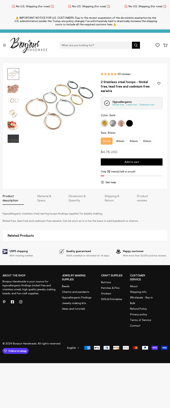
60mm (147, 141)
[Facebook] (12, 302)
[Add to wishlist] (159, 83)
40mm (120, 141)
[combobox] (100, 45)
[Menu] (4, 45)
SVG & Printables (111, 299)
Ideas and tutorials (73, 308)
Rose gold (121, 123)
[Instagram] (20, 302)
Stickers (106, 293)
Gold (104, 123)
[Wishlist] (158, 45)
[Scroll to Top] (163, 390)
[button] (166, 45)
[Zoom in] (88, 75)
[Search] (136, 45)
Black (129, 123)
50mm (134, 141)
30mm (107, 141)
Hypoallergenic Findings (76, 297)
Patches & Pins (110, 287)
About (134, 286)
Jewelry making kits (74, 303)
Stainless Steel (113, 123)
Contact (135, 325)
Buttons (106, 282)
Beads (66, 286)
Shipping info (138, 291)
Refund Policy (138, 308)
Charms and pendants (75, 291)
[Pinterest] (4, 302)
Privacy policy (138, 314)
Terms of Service (140, 320)
